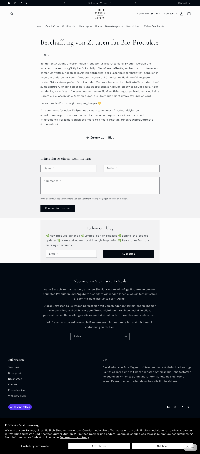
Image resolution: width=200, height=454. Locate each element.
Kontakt (12, 384)
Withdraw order (17, 395)
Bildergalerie (15, 373)
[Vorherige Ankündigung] (64, 3)
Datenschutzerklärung (74, 437)
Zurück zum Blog (102, 137)
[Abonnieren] (125, 336)
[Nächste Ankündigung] (135, 3)
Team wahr (14, 367)
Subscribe (128, 253)
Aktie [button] (47, 55)
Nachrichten (15, 378)
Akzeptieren (99, 446)
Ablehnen (162, 446)
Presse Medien (16, 390)
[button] (11, 13)
